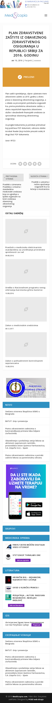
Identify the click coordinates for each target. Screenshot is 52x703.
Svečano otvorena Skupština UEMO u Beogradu (22, 412)
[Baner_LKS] (26, 397)
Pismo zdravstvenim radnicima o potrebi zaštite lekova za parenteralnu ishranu (24, 456)
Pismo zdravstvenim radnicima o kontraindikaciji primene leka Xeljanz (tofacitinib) (22, 431)
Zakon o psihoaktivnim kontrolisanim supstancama (24, 362)
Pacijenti (28, 60)
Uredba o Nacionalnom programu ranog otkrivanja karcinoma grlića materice (25, 288)
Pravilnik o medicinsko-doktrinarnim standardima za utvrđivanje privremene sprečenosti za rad (25, 249)
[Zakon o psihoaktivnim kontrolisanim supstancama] (26, 344)
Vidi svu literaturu (16, 605)
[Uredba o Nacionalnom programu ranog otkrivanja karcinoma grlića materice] (26, 271)
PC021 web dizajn (36, 699)
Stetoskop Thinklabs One (27, 555)
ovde (40, 131)
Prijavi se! (36, 625)
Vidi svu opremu (23, 560)
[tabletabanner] (26, 521)
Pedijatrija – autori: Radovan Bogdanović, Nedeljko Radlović (29, 597)
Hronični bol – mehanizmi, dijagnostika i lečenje (27, 578)
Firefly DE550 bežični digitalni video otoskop (29, 546)
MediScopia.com (20, 696)
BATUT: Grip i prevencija (16, 421)
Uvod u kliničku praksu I (26, 587)
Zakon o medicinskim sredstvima (21, 325)
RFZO (13, 140)
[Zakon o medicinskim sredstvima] (26, 309)
